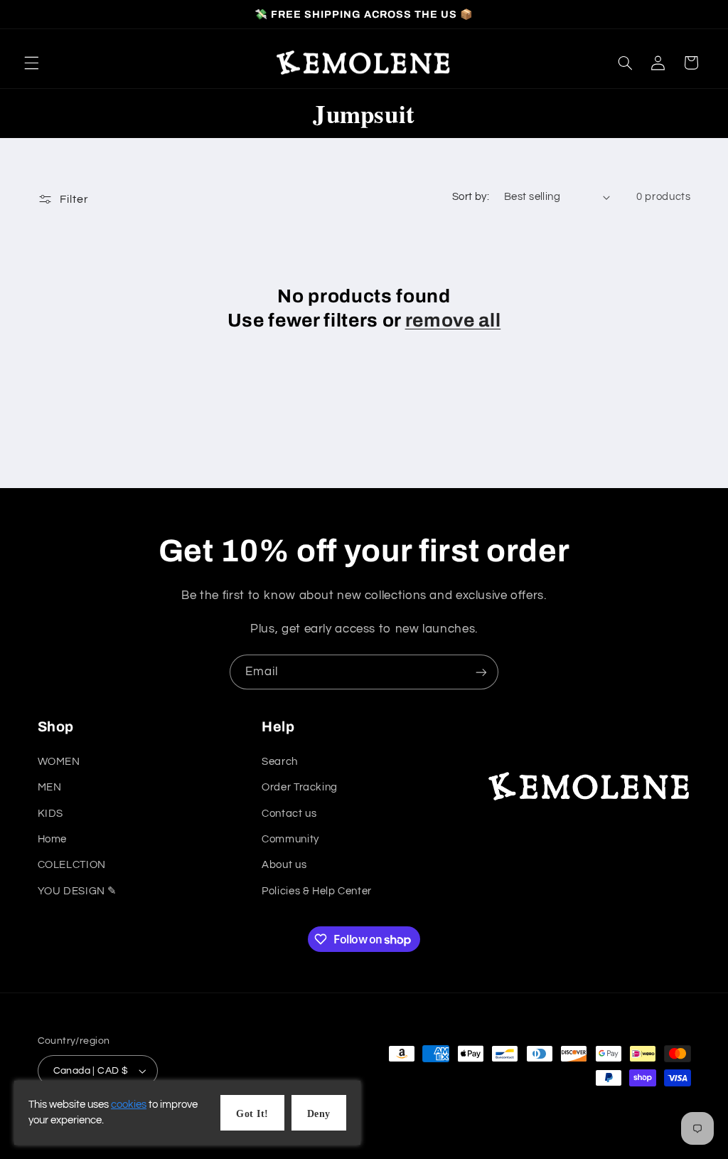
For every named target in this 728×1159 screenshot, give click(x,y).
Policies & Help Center (317, 891)
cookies (128, 1104)
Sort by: (470, 196)
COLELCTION (72, 864)
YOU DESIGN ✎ (78, 891)
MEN (50, 787)
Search (280, 761)
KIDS (51, 813)
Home (53, 839)
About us (284, 864)
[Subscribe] (481, 672)
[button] (31, 62)
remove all (453, 320)
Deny (319, 1113)
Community (290, 839)
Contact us (289, 813)
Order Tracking (300, 787)
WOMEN (59, 761)
